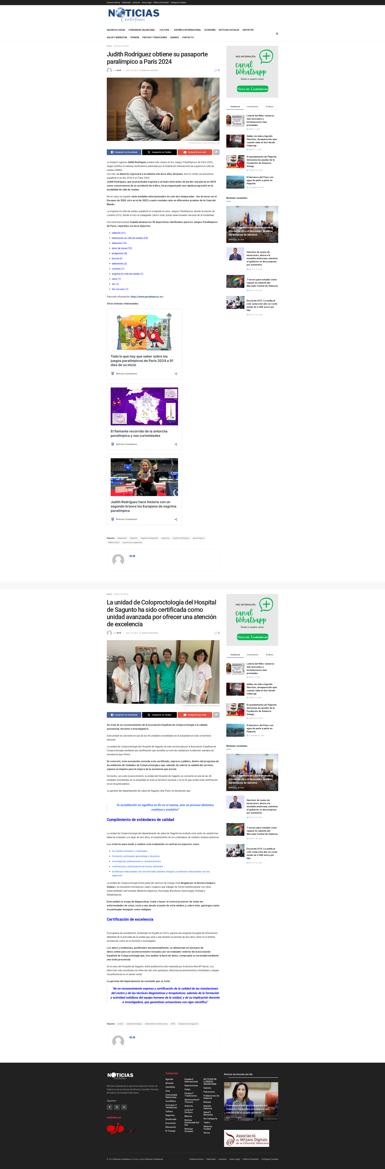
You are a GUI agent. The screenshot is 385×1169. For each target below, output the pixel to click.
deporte (133, 538)
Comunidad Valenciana (141, 30)
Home (109, 46)
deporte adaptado (149, 538)
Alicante (169, 1083)
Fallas (188, 1089)
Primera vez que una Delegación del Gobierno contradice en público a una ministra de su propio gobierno (247, 1109)
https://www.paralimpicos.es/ (147, 296)
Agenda (174, 37)
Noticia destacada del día (192, 1122)
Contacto (136, 3)
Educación (170, 1127)
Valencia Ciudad (116, 30)
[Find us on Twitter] (117, 1107)
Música (188, 1116)
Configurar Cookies (178, 3)
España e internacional (187, 30)
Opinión (134, 37)
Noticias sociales (229, 30)
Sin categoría (210, 1118)
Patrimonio (209, 1092)
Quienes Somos (113, 3)
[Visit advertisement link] (252, 72)
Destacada (170, 1119)
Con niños (170, 1101)
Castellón (170, 1087)
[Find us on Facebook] (109, 1107)
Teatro (206, 1122)
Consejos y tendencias (171, 1106)
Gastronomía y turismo (192, 1100)
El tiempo (170, 1131)
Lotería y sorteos (189, 1111)
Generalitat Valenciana (156, 1024)
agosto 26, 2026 (237, 240)
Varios (206, 1133)
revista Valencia (207, 1107)
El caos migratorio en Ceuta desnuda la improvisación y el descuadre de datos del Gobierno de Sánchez (251, 231)
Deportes (248, 30)
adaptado (122, 538)
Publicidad (126, 3)
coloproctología (134, 1024)
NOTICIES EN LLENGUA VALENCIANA (209, 1081)
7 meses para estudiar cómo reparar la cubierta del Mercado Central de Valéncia (262, 830)
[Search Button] (277, 33)
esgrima (165, 538)
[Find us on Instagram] (124, 1107)
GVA (173, 1024)
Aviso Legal (146, 3)
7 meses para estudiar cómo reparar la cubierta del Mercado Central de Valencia (262, 282)
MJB (119, 70)
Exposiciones (191, 1085)
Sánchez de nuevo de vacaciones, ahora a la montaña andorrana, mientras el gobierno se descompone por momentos (262, 258)
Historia (189, 1106)
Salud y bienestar (117, 37)
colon (120, 1024)
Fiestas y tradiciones (154, 37)
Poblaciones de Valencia (211, 1097)
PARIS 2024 (113, 542)
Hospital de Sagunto (188, 1024)
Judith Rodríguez (181, 538)
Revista (207, 1102)
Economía (210, 30)
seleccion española (132, 542)
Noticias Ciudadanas (154, 1159)
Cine (167, 1091)
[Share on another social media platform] (216, 152)
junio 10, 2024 (132, 70)
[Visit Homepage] (134, 15)
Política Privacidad (161, 3)
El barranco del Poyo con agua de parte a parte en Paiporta (260, 180)
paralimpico (198, 538)
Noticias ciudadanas (122, 1159)
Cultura (164, 30)
